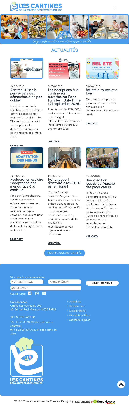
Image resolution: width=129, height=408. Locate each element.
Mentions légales (79, 320)
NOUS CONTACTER (22, 317)
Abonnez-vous (102, 283)
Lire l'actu (16, 145)
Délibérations (77, 311)
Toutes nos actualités (64, 252)
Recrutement (77, 306)
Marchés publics (79, 315)
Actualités (75, 301)
